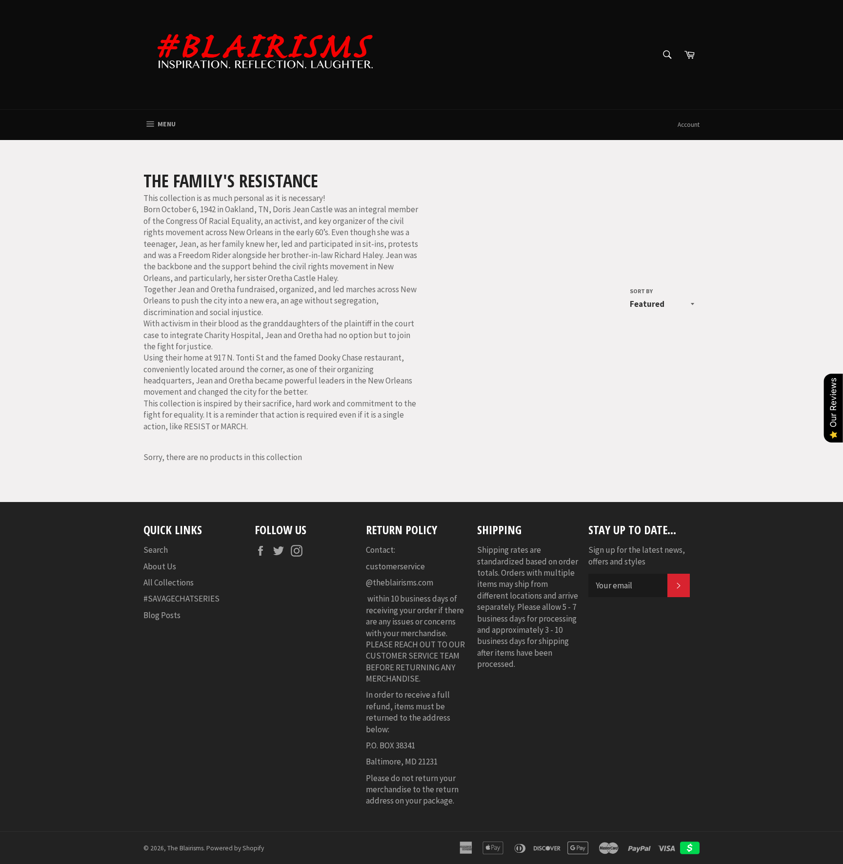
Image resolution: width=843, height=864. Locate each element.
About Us (159, 566)
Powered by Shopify (235, 848)
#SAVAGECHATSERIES (181, 598)
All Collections (168, 582)
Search (155, 549)
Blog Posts (162, 615)
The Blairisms (185, 848)
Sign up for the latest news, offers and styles (636, 555)
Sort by (641, 291)
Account (689, 125)
